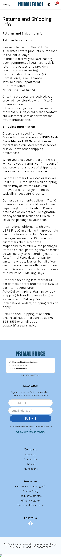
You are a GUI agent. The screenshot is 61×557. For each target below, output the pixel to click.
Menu (6, 4)
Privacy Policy (30, 491)
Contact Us (30, 459)
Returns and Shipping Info (30, 486)
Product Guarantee (31, 495)
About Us (30, 454)
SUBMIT (31, 418)
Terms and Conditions (30, 505)
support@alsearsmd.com (21, 325)
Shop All (30, 464)
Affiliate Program (31, 500)
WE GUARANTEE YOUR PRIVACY (30, 432)
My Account (30, 468)
